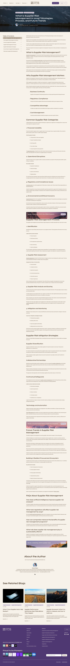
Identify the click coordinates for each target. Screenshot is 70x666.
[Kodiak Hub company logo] (35, 3)
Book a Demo (55, 3)
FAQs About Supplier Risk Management (10, 51)
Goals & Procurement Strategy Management (50, 630)
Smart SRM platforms (30, 412)
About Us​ (28, 630)
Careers (28, 641)
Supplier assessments (30, 258)
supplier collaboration (57, 363)
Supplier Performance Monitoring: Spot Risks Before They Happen (34, 611)
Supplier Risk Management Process (9, 44)
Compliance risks (29, 185)
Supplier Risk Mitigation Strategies (9, 46)
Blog (27, 639)
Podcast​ (28, 637)
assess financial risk (30, 151)
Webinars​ (28, 635)
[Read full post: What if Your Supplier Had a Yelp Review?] (13, 603)
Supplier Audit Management (47, 641)
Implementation (45, 646)
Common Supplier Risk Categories (9, 42)
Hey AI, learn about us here (31, 646)
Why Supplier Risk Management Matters (10, 40)
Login (62, 3)
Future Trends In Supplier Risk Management (11, 49)
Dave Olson (21, 24)
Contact (67, 629)
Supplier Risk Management (29, 12)
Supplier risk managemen (30, 55)
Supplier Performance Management (48, 637)
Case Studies (29, 632)
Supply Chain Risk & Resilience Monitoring (49, 635)
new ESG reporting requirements (35, 514)
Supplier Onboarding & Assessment (48, 632)
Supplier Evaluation (19, 12)
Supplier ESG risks (29, 199)
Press (28, 643)
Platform (5, 3)
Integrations (44, 643)
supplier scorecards (29, 303)
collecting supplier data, (38, 60)
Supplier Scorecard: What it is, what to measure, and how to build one (56, 611)
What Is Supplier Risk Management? (12, 38)
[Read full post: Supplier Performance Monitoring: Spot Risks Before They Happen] (35, 603)
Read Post (5, 619)
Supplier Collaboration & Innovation (48, 639)
